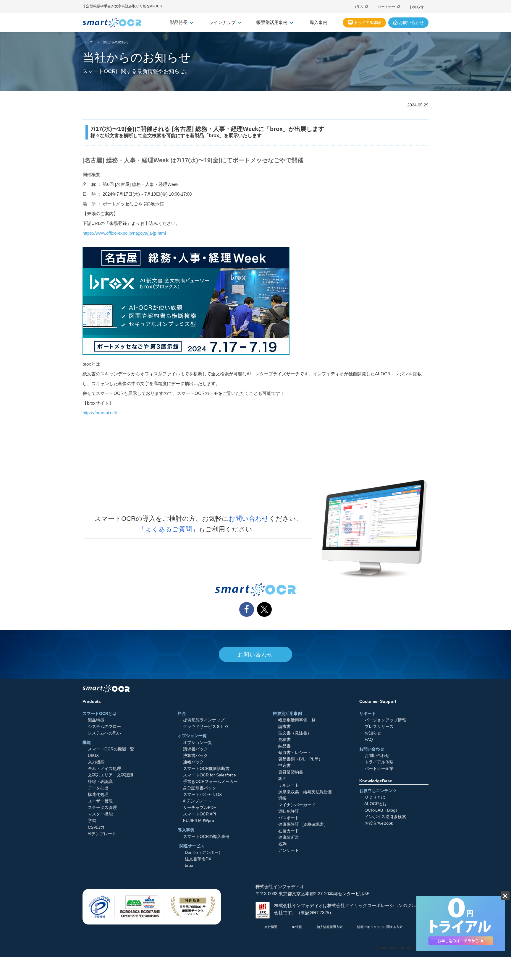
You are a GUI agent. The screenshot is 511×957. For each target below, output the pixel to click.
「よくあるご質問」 (168, 529)
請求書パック (195, 749)
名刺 (282, 844)
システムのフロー (104, 726)
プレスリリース (379, 726)
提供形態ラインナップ (203, 720)
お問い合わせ (249, 518)
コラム (358, 7)
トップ (88, 42)
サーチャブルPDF (199, 807)
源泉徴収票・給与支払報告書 (305, 791)
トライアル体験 (379, 762)
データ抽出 (98, 788)
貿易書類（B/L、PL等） (300, 759)
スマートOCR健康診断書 (206, 768)
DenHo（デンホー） (204, 852)
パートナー (386, 7)
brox (189, 865)
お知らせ (417, 7)
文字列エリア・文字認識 (110, 775)
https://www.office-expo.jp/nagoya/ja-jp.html (124, 233)
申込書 (284, 765)
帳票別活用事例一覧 (297, 720)
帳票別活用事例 (271, 22)
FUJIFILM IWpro (198, 820)
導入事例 (318, 22)
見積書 (284, 739)
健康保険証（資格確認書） (303, 824)
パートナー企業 (379, 768)
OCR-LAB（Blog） (382, 810)
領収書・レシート (294, 752)
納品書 (284, 746)
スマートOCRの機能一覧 (111, 749)
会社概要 (270, 927)
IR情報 (297, 927)
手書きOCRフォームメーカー (210, 781)
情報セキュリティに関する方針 (380, 927)
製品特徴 (96, 720)
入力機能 (96, 762)
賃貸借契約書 (290, 772)
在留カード (288, 831)
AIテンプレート (102, 834)
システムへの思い (104, 733)
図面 (282, 778)
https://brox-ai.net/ (100, 412)
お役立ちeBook (379, 823)
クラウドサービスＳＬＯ (206, 726)
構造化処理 (98, 794)
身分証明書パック (199, 788)
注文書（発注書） (294, 733)
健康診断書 (288, 837)
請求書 (284, 726)
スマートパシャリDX (202, 794)
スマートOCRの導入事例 (206, 836)
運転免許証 (288, 811)
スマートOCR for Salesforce (209, 775)
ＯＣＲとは (375, 797)
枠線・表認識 (100, 781)
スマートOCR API (199, 814)
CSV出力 (96, 827)
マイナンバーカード (297, 805)
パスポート (288, 818)
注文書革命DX (198, 859)
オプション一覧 (197, 742)
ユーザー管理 (100, 801)
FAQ (369, 739)
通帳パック (193, 762)
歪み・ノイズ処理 (104, 768)
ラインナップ (222, 22)
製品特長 (178, 22)
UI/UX (93, 755)
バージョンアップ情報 (385, 720)
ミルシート (288, 785)
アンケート (288, 850)
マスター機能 (100, 814)
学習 (92, 820)
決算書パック (195, 755)
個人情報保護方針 (330, 927)
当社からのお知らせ (115, 42)
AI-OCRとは (375, 804)
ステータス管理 (102, 807)
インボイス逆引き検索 (385, 817)
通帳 (282, 798)
